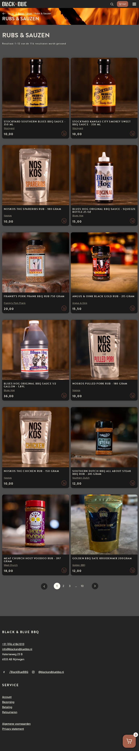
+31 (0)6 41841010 (13, 644)
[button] (132, 4)
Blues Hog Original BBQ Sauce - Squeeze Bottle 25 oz (104, 210)
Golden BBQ (78, 565)
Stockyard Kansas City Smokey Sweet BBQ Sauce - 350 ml (101, 123)
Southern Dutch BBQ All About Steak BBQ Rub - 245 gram (101, 472)
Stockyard (9, 128)
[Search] (110, 4)
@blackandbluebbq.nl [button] (51, 672)
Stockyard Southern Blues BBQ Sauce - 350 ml (35, 123)
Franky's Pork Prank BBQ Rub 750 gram (34, 296)
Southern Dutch (81, 477)
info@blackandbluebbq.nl (17, 649)
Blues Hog (77, 215)
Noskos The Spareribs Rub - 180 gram (32, 209)
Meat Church (11, 565)
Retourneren (9, 712)
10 (82, 586)
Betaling (7, 707)
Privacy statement (13, 729)
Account (7, 697)
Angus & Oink (79, 303)
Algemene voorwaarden (16, 724)
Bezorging (8, 702)
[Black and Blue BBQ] (14, 4)
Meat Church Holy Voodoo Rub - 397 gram (32, 560)
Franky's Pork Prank (15, 303)
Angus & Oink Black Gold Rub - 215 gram (103, 296)
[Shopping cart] (121, 4)
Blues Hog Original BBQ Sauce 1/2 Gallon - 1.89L (30, 385)
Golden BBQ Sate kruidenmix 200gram (102, 558)
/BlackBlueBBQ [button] (18, 672)
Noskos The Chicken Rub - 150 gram (31, 471)
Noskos (8, 215)
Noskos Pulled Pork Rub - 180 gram (99, 384)
